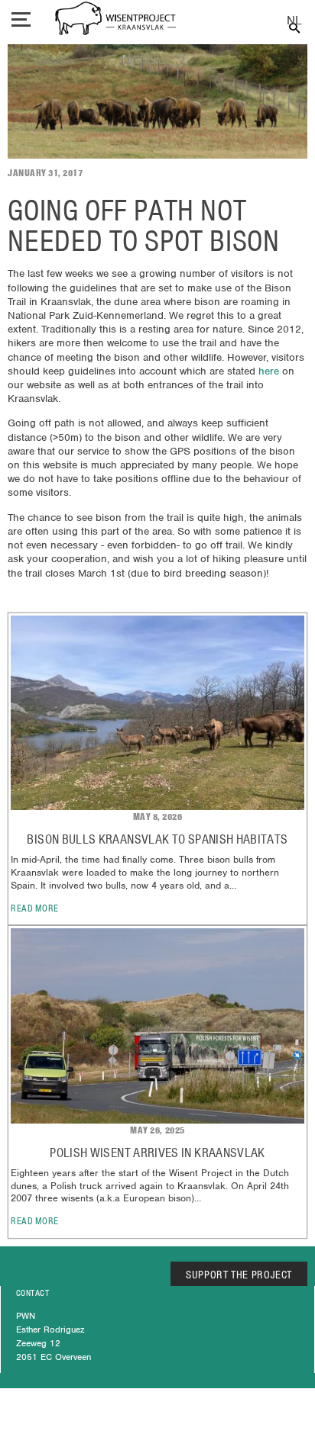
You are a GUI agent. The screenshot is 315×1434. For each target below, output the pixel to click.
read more (35, 908)
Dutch (294, 21)
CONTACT (32, 1293)
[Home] (115, 20)
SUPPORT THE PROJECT (239, 1274)
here (270, 371)
